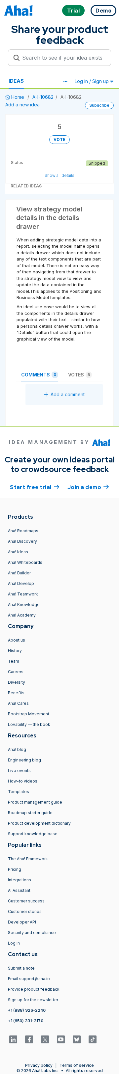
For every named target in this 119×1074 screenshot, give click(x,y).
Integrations (19, 879)
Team (13, 661)
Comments (38, 374)
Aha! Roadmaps (23, 530)
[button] (65, 81)
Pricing (14, 869)
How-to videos (22, 781)
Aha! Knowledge (24, 604)
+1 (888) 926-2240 (27, 1010)
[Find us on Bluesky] (76, 1039)
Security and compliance (32, 932)
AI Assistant (19, 890)
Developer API (22, 922)
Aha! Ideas (18, 551)
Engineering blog (24, 759)
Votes (79, 374)
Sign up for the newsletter (33, 999)
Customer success (26, 900)
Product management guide (35, 802)
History (15, 650)
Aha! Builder (19, 572)
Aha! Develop (21, 583)
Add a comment (68, 394)
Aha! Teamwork (23, 594)
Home (17, 97)
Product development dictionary (39, 823)
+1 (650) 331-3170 (25, 1020)
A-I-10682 (43, 97)
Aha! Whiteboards (25, 562)
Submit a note (21, 968)
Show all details (59, 175)
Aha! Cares (18, 703)
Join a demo (88, 487)
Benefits (16, 692)
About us (16, 640)
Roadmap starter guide (30, 812)
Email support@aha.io (29, 978)
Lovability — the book (29, 724)
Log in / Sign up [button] (92, 81)
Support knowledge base (33, 833)
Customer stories (25, 911)
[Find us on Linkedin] (13, 1039)
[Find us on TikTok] (92, 1039)
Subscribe (99, 105)
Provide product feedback (34, 989)
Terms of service (77, 1065)
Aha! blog (17, 749)
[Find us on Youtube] (61, 1039)
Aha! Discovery (22, 541)
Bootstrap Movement (28, 713)
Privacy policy (39, 1065)
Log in (14, 943)
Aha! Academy (22, 615)
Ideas (16, 81)
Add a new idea (22, 104)
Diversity (16, 682)
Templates (18, 791)
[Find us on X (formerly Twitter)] (45, 1039)
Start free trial (35, 487)
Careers (15, 671)
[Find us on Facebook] (29, 1039)
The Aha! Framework (28, 858)
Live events (19, 770)
